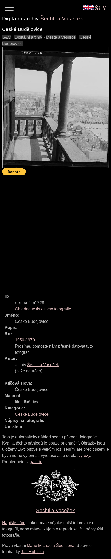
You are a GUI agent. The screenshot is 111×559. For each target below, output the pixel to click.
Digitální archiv (28, 37)
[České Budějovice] (55, 107)
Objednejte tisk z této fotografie (43, 309)
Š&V (6, 37)
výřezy (84, 455)
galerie (36, 461)
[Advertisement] (55, 232)
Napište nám (13, 523)
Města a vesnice (61, 37)
